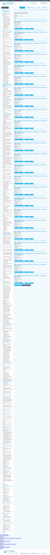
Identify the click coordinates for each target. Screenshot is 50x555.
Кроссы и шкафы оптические (5, 234)
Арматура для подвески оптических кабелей (6, 363)
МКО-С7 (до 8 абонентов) (6, 286)
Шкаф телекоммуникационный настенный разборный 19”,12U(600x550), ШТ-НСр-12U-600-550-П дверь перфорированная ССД (30, 99)
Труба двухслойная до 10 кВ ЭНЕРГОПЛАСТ (6, 220)
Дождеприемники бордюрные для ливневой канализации (6, 117)
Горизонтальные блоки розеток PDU (7, 74)
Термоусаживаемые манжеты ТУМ (7, 388)
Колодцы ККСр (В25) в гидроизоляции (7, 93)
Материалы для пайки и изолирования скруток (7, 390)
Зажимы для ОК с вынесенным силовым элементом (6, 368)
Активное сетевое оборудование (6, 64)
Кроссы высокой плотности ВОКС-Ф (7, 256)
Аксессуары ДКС (5, 227)
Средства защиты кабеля (6, 185)
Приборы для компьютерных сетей (7, 474)
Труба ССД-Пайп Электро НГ (6, 197)
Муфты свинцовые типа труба (6, 405)
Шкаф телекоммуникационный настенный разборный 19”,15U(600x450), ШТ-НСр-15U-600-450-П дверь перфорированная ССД (30, 198)
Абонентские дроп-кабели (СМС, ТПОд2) (7, 263)
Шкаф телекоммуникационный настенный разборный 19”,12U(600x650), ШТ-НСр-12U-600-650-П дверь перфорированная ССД (30, 132)
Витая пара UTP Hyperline (6, 80)
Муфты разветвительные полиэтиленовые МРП (5, 430)
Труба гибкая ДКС (5, 218)
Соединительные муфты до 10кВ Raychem (6, 453)
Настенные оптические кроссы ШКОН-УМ (7, 246)
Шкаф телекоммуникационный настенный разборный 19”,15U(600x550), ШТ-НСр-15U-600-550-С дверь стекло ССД (30, 232)
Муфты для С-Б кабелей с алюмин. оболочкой (6, 425)
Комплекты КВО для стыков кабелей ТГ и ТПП (7, 407)
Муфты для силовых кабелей (5, 440)
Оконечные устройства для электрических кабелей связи (6, 500)
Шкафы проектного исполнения (7, 16)
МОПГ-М (4, 299)
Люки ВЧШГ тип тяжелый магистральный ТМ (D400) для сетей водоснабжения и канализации (6, 148)
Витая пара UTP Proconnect (6, 75)
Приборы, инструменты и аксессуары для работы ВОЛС (7, 326)
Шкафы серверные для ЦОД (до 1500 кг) (7, 42)
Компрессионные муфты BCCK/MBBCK (7, 438)
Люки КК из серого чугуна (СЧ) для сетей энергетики (6, 144)
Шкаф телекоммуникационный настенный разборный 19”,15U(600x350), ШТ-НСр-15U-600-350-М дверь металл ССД (30, 154)
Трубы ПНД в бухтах (5, 195)
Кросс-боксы (4, 236)
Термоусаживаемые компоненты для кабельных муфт (7, 449)
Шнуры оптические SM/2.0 (6, 358)
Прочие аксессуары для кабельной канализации (6, 177)
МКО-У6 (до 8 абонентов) (6, 294)
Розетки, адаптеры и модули (6, 73)
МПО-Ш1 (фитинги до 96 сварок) (7, 287)
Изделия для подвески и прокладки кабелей (7, 395)
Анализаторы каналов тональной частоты (6, 478)
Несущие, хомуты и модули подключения (5, 508)
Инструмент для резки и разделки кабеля (6, 481)
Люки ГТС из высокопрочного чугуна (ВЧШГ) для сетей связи (7, 126)
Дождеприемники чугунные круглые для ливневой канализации (7, 115)
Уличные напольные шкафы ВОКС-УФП (7, 249)
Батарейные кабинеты (5, 45)
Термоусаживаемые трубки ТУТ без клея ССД (6, 443)
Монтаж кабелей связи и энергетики (7, 380)
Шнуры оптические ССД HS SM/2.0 (7, 361)
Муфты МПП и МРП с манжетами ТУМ (7, 433)
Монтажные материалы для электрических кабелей (6, 529)
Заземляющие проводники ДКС (7, 225)
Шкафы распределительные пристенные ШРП (6, 514)
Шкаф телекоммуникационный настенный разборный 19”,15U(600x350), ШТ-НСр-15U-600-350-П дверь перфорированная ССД (30, 165)
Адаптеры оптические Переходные (7, 350)
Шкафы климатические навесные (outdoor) (6, 56)
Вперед (26, 285)
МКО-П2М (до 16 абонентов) (6, 293)
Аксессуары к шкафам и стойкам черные (6, 49)
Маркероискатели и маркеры (6, 471)
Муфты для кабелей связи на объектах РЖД (7, 415)
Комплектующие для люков (6, 138)
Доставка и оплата (30, 7)
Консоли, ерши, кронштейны (6, 118)
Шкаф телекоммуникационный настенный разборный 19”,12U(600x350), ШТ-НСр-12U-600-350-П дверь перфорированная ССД (30, 32)
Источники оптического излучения (7, 336)
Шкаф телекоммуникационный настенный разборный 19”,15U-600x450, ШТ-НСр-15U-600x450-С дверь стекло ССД (30, 276)
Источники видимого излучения (7, 335)
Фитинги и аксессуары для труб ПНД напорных (7, 214)
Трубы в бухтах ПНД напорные (6, 205)
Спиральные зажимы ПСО (6, 375)
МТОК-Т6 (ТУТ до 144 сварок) (6, 291)
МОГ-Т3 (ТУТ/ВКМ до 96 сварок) (7, 309)
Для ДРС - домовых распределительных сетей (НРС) (6, 277)
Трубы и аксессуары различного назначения (6, 194)
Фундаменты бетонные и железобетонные (5, 192)
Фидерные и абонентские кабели (7, 265)
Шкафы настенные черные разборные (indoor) (7, 44)
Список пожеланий (4, 0)
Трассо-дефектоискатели (6, 470)
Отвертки (4, 483)
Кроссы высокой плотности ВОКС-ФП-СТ (7, 255)
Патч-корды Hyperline (5, 82)
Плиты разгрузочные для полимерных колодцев (7, 111)
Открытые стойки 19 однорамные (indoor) (6, 38)
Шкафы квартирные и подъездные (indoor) (6, 47)
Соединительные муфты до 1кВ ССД (7, 455)
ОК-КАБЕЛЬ (4, 280)
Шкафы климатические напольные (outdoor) (6, 54)
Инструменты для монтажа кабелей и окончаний (7, 469)
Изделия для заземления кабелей (7, 396)
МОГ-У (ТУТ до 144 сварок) (6, 306)
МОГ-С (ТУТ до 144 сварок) (6, 307)
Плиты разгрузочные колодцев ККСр (7, 107)
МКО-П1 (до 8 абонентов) (6, 295)
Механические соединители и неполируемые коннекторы (6, 354)
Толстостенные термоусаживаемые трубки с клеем (7, 447)
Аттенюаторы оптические (6, 331)
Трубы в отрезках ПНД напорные (7, 206)
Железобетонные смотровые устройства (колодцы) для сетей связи (7, 87)
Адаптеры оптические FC (6, 352)
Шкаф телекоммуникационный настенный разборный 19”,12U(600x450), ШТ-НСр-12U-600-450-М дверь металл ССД (30, 55)
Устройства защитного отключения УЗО (7, 522)
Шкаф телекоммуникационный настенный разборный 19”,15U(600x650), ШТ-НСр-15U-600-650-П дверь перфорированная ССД (30, 254)
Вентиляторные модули (6, 60)
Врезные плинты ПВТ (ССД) (6, 506)
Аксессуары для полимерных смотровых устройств (6, 104)
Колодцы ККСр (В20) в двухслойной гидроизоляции (7, 92)
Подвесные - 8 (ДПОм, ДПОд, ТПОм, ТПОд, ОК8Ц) (6, 270)
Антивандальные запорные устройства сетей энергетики (7, 122)
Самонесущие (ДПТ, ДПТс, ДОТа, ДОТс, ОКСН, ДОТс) (7, 272)
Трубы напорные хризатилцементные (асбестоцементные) (7, 223)
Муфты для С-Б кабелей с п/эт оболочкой (6, 421)
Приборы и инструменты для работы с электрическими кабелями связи (7, 467)
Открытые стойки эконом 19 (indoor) (7, 34)
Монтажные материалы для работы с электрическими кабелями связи (6, 382)
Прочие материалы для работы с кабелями (6, 393)
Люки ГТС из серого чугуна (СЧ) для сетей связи (6, 166)
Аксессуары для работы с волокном (7, 330)
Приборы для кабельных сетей (6, 475)
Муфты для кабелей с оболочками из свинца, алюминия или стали (6, 397)
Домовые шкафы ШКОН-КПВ (6, 240)
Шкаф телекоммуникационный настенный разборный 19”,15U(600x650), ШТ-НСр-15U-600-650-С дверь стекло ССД (30, 265)
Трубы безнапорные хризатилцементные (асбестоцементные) (7, 209)
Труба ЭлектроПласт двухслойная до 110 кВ (7, 204)
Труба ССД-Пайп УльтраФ (6, 196)
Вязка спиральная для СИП (6, 497)
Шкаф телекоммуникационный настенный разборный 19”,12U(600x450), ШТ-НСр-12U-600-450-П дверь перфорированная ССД (30, 66)
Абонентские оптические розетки (7, 242)
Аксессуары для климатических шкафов (6, 51)
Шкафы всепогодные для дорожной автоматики (7, 15)
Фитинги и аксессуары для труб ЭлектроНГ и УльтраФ (6, 199)
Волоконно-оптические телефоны (7, 339)
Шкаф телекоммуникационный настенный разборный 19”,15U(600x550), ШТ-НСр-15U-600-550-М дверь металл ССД (30, 209)
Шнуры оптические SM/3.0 (6, 357)
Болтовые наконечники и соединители (7, 441)
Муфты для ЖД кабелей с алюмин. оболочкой (6, 420)
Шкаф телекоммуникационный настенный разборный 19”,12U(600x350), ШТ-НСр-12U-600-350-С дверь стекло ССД (30, 43)
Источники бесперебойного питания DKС (7, 30)
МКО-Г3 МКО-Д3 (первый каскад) (7, 313)
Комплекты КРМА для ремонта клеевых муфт (6, 409)
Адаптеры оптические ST (6, 351)
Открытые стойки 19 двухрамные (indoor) (6, 39)
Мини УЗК (4, 175)
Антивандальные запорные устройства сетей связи (7, 164)
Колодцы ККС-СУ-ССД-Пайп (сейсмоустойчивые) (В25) (5, 97)
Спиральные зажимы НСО (6, 374)
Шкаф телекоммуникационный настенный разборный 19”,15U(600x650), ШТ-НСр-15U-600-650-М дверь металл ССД (30, 243)
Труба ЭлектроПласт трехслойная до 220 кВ (7, 202)
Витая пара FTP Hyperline (6, 81)
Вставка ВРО (4, 302)
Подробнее (29, 28)
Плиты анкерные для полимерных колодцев (6, 109)
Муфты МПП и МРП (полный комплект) (7, 432)
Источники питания (4, 28)
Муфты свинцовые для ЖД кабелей (7, 416)
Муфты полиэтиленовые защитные (7, 426)
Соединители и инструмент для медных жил (7, 386)
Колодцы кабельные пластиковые (7, 102)
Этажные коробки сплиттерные (7, 241)
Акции (38, 7)
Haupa (3, 482)
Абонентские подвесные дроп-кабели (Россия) (7, 343)
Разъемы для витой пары (6, 71)
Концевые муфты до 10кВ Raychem (7, 454)
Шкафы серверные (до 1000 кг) (6, 52)
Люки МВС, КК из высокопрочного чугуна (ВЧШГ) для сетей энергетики (6, 153)
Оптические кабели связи (5, 262)
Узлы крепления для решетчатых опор (7, 496)
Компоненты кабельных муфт (6, 456)
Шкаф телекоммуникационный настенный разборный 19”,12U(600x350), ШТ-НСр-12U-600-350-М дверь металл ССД (30, 21)
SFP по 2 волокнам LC (5, 66)
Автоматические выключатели (6, 520)
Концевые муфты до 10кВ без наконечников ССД (6, 462)
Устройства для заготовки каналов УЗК (7, 172)
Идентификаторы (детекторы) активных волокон (6, 338)
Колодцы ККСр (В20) (5, 88)
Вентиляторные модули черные (7, 53)
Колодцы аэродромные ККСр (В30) (7, 96)
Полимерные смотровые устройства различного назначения (6, 101)
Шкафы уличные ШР (5, 515)
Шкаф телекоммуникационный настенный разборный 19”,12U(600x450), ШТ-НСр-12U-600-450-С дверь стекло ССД (30, 77)
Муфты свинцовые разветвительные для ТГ (7, 404)
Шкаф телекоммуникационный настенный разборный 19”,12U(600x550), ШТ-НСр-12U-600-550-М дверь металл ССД (30, 88)
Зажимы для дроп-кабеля (6, 371)
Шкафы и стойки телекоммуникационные (7, 31)
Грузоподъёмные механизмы (6, 169)
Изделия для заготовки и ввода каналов (6, 170)
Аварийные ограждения (6, 184)
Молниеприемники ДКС (6, 229)
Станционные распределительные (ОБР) (6, 279)
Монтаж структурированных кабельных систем (6, 10)
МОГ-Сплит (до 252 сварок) (6, 308)
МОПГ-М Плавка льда (5, 300)
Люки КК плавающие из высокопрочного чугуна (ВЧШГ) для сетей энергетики (7, 137)
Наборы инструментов (5, 484)
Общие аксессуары (5, 316)
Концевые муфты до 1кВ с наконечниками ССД (5, 465)
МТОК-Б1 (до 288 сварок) (6, 321)
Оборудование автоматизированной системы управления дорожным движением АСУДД (6, 13)
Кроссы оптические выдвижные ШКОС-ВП (7, 258)
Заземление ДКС (5, 226)
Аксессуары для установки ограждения (7, 183)
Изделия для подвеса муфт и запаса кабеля (7, 284)
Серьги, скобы (4, 372)
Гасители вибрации (5, 493)
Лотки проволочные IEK (6, 27)
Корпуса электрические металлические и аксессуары (7, 523)
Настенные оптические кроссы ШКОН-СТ (7, 244)
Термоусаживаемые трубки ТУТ (6, 387)
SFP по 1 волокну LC (5, 68)
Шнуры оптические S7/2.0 (6, 360)
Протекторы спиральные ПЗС (6, 498)
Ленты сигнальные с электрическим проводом (7, 190)
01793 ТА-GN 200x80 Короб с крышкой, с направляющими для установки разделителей (10, 538)
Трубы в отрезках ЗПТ (5, 207)
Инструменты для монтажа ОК (6, 366)
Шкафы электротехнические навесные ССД (7, 530)
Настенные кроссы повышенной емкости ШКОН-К (6, 239)
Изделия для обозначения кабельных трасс (7, 179)
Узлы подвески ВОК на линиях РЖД (7, 379)
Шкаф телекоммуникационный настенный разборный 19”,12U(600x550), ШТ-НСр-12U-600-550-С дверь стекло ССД (30, 110)
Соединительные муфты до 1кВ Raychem (6, 450)
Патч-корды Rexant (5, 78)
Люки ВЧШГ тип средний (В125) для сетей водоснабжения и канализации (6, 133)
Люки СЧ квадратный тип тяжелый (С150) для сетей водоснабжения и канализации (6, 124)
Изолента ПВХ (4, 526)
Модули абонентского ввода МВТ (7, 507)
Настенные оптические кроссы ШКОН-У (7, 235)
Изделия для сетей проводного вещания (6, 502)
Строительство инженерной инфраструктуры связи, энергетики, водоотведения (7, 85)
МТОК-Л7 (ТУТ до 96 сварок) (6, 322)
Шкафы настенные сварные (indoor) (7, 57)
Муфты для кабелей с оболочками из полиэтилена (6, 427)
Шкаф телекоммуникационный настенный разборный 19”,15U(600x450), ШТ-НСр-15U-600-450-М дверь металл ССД (30, 187)
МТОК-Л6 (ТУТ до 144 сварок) (6, 285)
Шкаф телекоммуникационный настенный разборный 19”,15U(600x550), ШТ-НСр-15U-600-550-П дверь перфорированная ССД (30, 220)
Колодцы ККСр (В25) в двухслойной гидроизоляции (7, 95)
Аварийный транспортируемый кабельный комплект (6, 303)
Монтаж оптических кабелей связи (7, 233)
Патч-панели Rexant (5, 79)
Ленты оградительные (5, 182)
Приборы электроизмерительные (7, 476)
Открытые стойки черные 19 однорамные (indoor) (6, 36)
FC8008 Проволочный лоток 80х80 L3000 (5, 547)
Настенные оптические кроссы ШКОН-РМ (7, 251)
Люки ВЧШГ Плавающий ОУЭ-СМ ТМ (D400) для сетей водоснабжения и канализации (7, 140)
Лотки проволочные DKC (6, 22)
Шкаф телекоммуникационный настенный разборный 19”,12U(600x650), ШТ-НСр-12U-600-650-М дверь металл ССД (30, 121)
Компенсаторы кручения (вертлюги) (7, 174)
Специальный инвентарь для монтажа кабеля (6, 168)
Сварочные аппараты (5, 332)
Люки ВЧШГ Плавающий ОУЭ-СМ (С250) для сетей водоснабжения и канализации (7, 134)
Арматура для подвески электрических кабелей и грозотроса (7, 486)
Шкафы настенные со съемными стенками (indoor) (6, 59)
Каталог (4, 7)
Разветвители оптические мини (6, 346)
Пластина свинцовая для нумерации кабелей (7, 412)
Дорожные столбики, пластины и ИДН (7, 181)
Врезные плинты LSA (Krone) (6, 505)
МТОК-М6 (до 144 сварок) (6, 320)
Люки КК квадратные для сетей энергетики (6, 131)
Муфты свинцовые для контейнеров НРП (7, 411)
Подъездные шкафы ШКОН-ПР (6, 243)
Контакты (44, 7)
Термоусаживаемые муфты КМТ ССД (7, 439)
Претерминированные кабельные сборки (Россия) (6, 345)
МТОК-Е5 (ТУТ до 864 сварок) (6, 314)
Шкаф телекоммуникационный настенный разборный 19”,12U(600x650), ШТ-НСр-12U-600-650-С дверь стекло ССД (30, 143)
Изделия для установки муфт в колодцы (6, 312)
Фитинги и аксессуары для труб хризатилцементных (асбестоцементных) (7, 221)
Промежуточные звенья (6, 373)
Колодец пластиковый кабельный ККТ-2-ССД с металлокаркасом (8, 544)
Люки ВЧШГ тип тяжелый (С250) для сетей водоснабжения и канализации (7, 146)
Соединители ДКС (5, 228)
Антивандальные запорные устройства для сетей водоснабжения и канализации (7, 157)
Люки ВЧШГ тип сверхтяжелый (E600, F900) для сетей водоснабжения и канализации (7, 151)
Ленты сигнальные (5, 188)
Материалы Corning (5, 383)
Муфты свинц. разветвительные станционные (6, 402)
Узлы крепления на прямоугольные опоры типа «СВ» (6, 369)
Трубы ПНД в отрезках (5, 210)
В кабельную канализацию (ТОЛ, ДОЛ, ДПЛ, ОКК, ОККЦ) (7, 273)
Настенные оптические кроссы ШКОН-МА (7, 248)
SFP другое (4, 65)
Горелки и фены (5, 485)
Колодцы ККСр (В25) (5, 89)
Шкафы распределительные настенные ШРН (7, 512)
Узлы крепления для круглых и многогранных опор (6, 377)
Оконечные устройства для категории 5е (7, 504)
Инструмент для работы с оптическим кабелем (7, 268)
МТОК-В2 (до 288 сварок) (6, 317)
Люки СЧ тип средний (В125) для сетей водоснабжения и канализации (7, 159)
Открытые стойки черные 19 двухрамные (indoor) (6, 33)
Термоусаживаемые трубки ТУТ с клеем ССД (7, 445)
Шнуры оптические (5, 359)
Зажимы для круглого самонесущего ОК (7, 365)
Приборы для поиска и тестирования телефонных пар (7, 473)
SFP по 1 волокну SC (5, 67)
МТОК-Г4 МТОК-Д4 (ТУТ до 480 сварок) (7, 324)
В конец (29, 285)
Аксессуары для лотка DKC (6, 21)
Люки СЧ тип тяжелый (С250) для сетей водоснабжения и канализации (7, 161)
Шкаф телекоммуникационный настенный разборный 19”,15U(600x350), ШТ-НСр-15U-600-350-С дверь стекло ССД (30, 176)
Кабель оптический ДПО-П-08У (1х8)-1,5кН (5, 541)
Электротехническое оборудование (6, 519)
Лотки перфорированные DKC (6, 20)
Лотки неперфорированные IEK (6, 23)
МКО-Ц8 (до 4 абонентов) (6, 298)
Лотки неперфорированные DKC (7, 19)
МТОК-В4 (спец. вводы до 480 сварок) (7, 323)
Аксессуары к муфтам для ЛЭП (6, 301)
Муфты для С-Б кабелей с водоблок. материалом (7, 423)
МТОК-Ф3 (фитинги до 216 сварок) (7, 315)
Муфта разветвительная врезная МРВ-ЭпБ (7, 418)
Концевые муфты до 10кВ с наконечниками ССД (5, 460)
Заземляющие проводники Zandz (7, 232)
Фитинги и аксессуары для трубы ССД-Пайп (7, 212)
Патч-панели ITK (5, 72)
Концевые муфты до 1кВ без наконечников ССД (6, 463)
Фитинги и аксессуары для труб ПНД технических (7, 215)
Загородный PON (5, 264)
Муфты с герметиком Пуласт (6, 434)
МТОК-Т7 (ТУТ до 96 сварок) (6, 292)
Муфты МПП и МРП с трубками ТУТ (7, 431)
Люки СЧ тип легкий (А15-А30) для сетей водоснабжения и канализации (6, 163)
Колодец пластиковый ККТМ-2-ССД (4, 535)
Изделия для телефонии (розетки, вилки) (6, 518)
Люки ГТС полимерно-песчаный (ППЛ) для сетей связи (7, 119)
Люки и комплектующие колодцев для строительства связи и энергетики (7, 113)
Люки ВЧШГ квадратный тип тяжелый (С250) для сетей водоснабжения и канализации (7, 129)
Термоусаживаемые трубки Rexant (7, 527)
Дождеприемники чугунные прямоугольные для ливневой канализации (6, 155)
